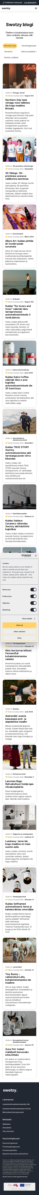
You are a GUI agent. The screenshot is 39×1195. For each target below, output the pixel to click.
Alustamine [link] (7, 1128)
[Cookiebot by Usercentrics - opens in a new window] (23, 555)
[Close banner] (36, 555)
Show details (27, 619)
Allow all (19, 625)
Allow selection (19, 631)
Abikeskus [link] (7, 1124)
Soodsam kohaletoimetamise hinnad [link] (17, 1109)
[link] (6, 8)
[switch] (33, 596)
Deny (19, 638)
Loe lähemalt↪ (30, 3)
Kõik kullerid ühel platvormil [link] (13, 1112)
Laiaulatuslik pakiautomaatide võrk (16, 1104)
